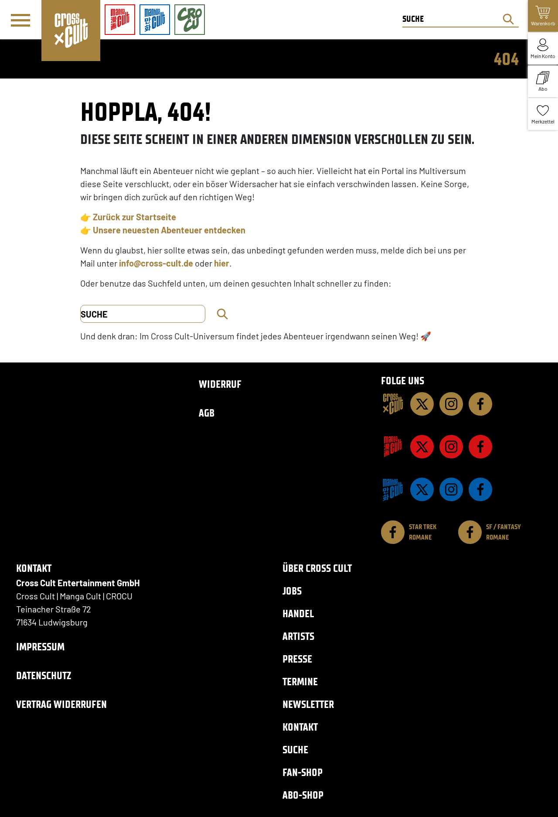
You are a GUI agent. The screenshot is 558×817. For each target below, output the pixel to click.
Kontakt (300, 727)
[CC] (393, 404)
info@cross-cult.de (156, 263)
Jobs (292, 591)
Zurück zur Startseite (134, 217)
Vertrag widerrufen (61, 704)
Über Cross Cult (317, 568)
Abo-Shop (302, 795)
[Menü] (20, 20)
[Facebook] (480, 404)
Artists (298, 636)
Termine (300, 681)
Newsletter (308, 704)
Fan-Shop (302, 772)
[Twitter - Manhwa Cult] (422, 489)
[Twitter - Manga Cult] (422, 446)
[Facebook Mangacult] (480, 446)
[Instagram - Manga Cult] (451, 446)
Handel (298, 613)
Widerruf (220, 384)
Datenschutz (43, 675)
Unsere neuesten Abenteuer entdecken (169, 230)
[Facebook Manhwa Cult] (480, 489)
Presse (297, 659)
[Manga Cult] (393, 446)
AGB (206, 413)
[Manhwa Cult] (393, 489)
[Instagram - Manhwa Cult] (451, 489)
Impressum (40, 646)
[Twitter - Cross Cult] (422, 404)
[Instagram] (451, 404)
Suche (295, 749)
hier (221, 263)
